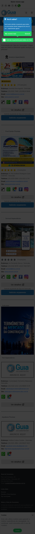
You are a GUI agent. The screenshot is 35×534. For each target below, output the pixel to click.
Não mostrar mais (10, 33)
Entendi (27, 33)
